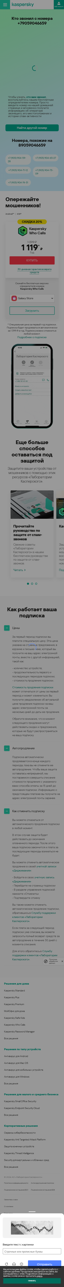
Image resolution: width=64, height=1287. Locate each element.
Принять (32, 1281)
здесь (39, 1276)
